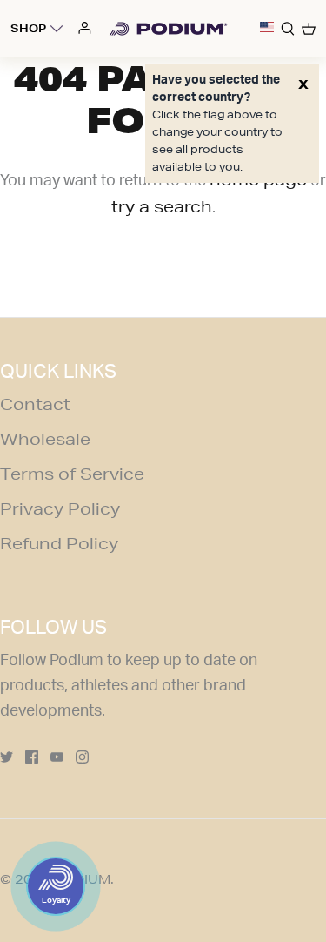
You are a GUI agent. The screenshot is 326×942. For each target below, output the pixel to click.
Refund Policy (59, 543)
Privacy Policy (60, 508)
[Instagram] (82, 757)
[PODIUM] (168, 28)
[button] (266, 28)
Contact (35, 404)
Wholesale (45, 438)
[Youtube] (56, 757)
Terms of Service (72, 473)
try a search (161, 206)
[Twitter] (6, 757)
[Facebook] (31, 757)
